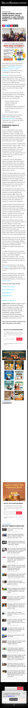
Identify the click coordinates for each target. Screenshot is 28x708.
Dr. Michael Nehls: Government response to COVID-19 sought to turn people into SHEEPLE (16, 583)
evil (21, 309)
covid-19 (4, 309)
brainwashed (13, 305)
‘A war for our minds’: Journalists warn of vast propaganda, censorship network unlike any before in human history (16, 621)
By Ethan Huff (15, 571)
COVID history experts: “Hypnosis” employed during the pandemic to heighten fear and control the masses (16, 649)
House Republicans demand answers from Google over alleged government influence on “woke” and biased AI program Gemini (16, 559)
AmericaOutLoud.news (8, 289)
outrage (12, 312)
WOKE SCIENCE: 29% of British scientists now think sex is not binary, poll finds (16, 614)
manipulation (5, 312)
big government (21, 303)
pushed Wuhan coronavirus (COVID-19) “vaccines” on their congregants (12, 68)
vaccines (19, 318)
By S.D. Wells (15, 677)
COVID (21, 307)
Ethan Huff (12, 23)
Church (4, 307)
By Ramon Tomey (16, 638)
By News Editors (16, 531)
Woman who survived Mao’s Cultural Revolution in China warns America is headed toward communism (16, 598)
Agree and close (13, 699)
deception (10, 309)
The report (5, 75)
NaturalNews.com (7, 292)
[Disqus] (14, 424)
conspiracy (10, 307)
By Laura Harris (15, 562)
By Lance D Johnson (16, 578)
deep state (16, 309)
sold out (7, 267)
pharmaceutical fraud (8, 314)
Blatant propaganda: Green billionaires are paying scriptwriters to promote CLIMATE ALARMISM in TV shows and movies (16, 590)
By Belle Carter (15, 554)
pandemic (17, 312)
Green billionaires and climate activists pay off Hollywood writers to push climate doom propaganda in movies (16, 575)
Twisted (22, 316)
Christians (20, 305)
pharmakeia (18, 314)
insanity (20, 310)
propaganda (5, 316)
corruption (16, 307)
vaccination (5, 318)
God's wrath (14, 310)
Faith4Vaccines (6, 310)
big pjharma (5, 305)
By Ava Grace (15, 545)
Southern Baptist (14, 316)
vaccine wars (12, 318)
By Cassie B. (15, 601)
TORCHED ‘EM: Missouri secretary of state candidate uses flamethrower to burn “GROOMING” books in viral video (16, 665)
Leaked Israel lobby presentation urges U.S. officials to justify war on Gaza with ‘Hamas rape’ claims (15, 536)
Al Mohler (13, 303)
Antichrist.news (6, 280)
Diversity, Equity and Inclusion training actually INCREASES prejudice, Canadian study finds (16, 642)
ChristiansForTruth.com (8, 286)
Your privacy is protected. (8, 343)
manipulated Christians (8, 118)
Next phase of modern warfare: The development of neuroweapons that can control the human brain (16, 629)
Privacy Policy (11, 696)
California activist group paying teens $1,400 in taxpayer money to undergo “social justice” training (16, 543)
